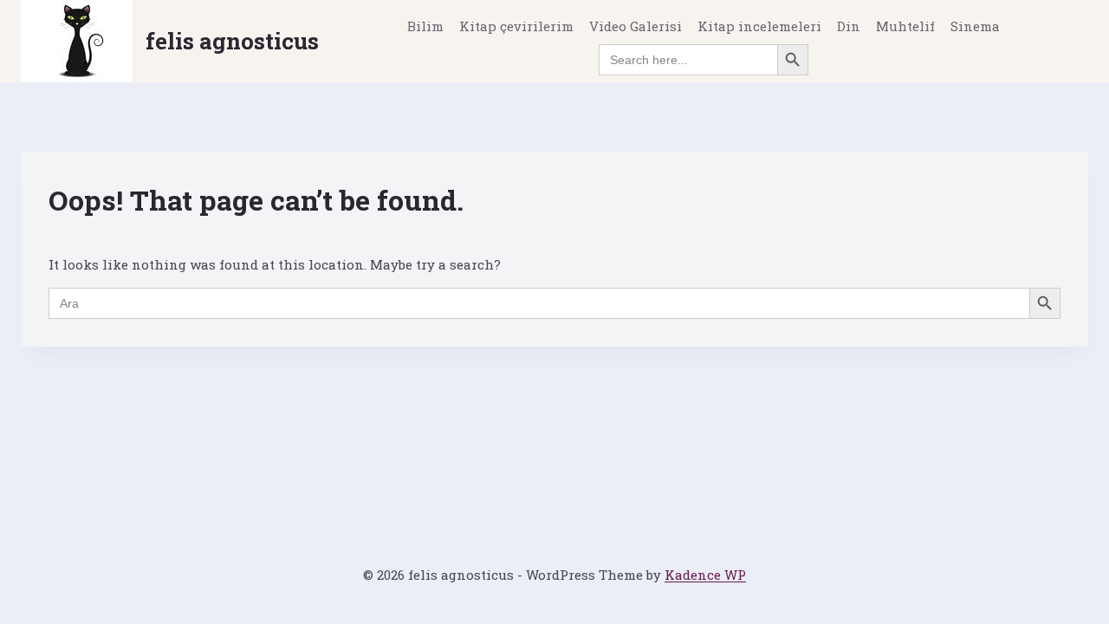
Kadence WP (705, 574)
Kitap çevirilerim (516, 26)
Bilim (425, 26)
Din (848, 26)
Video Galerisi (635, 26)
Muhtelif (905, 26)
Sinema (975, 26)
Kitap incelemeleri (759, 26)
